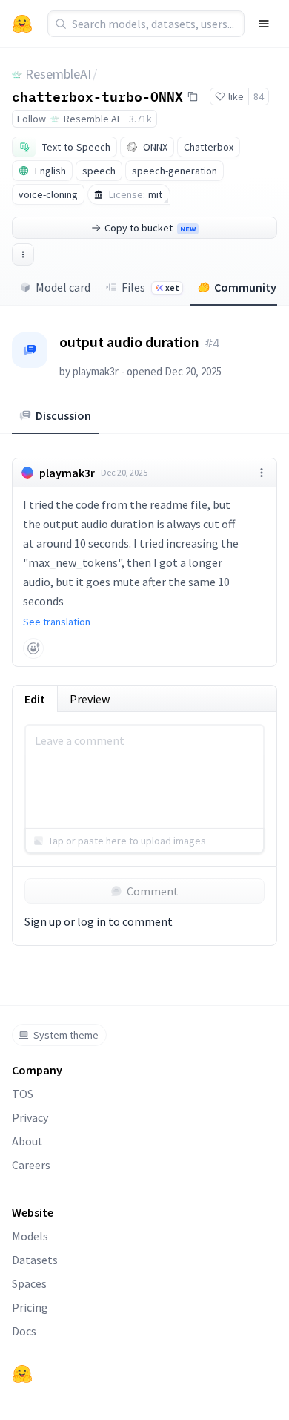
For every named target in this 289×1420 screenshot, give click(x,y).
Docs (24, 1331)
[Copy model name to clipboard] (192, 96)
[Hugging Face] (22, 1374)
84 (258, 96)
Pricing (30, 1307)
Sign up (43, 921)
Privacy (30, 1117)
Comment (153, 891)
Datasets (35, 1259)
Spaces (29, 1283)
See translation (56, 621)
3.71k (140, 118)
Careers (31, 1164)
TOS (22, 1093)
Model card (63, 287)
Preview (90, 698)
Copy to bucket (150, 227)
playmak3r (96, 371)
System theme (66, 1035)
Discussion (63, 415)
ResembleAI (58, 73)
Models (30, 1236)
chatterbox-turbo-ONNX (97, 96)
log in (91, 921)
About (27, 1141)
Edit (34, 698)
